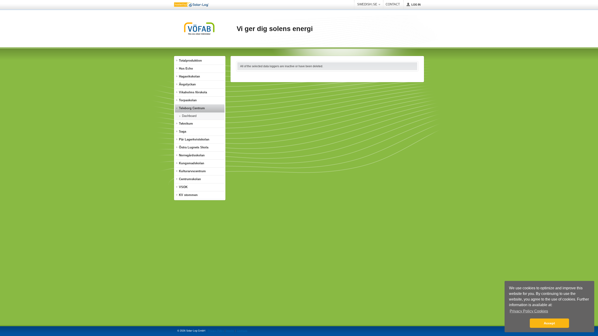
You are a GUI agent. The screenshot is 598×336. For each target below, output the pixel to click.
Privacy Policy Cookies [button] (529, 311)
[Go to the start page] (199, 29)
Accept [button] (549, 323)
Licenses (242, 330)
